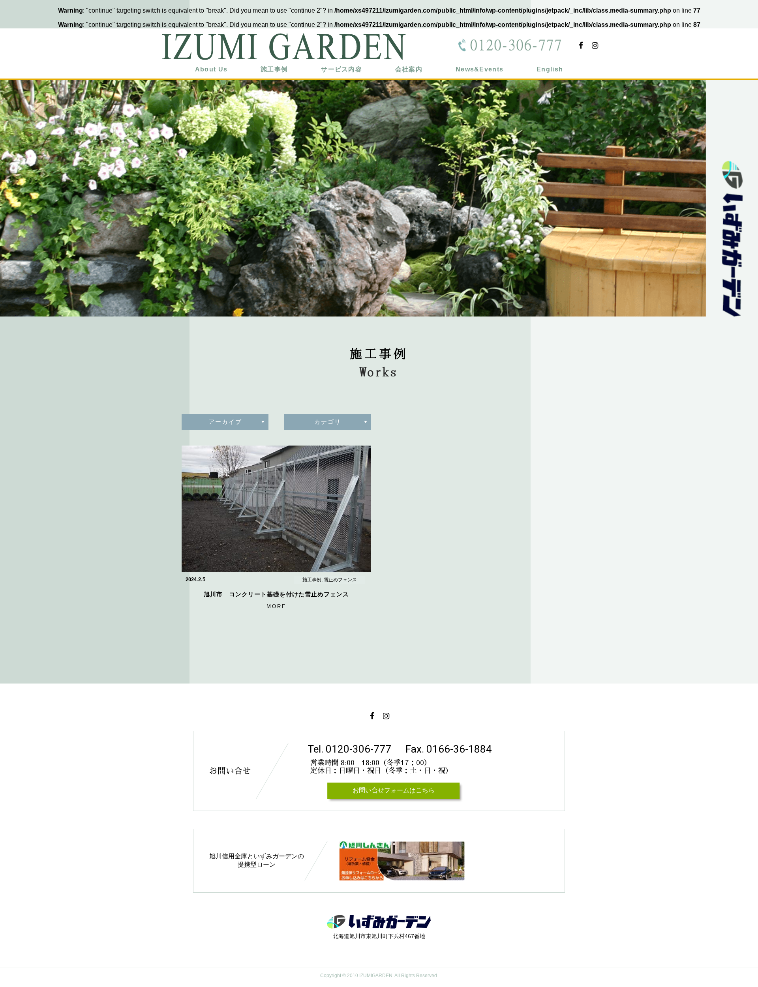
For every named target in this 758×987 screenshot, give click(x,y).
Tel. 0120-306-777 (349, 749)
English (550, 69)
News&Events (479, 69)
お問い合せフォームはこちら (393, 790)
